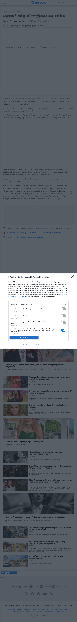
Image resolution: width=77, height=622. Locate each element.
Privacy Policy (50, 345)
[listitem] (38, 304)
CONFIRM (24, 338)
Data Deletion (27, 345)
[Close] (73, 277)
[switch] (63, 308)
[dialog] (38, 311)
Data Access (38, 345)
